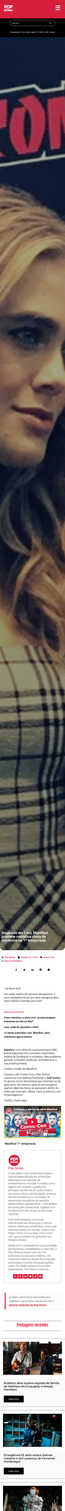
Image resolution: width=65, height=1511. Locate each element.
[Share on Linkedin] (32, 970)
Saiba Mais (13, 1398)
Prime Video (25, 32)
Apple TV (34, 32)
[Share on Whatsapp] (49, 970)
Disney (52, 32)
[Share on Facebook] (16, 970)
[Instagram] (20, 1276)
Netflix (41, 32)
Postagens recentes (32, 1325)
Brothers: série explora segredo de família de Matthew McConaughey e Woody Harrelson (31, 1386)
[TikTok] (35, 1276)
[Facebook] (40, 1276)
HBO (47, 32)
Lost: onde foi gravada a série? (21, 1027)
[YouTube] (30, 1276)
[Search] (50, 23)
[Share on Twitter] (24, 970)
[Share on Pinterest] (41, 970)
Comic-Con (48, 957)
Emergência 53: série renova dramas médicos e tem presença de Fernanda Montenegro (29, 1458)
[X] (15, 1276)
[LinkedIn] (25, 1276)
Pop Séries (16, 1168)
